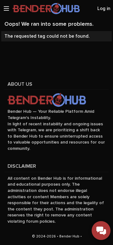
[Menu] (6, 8)
